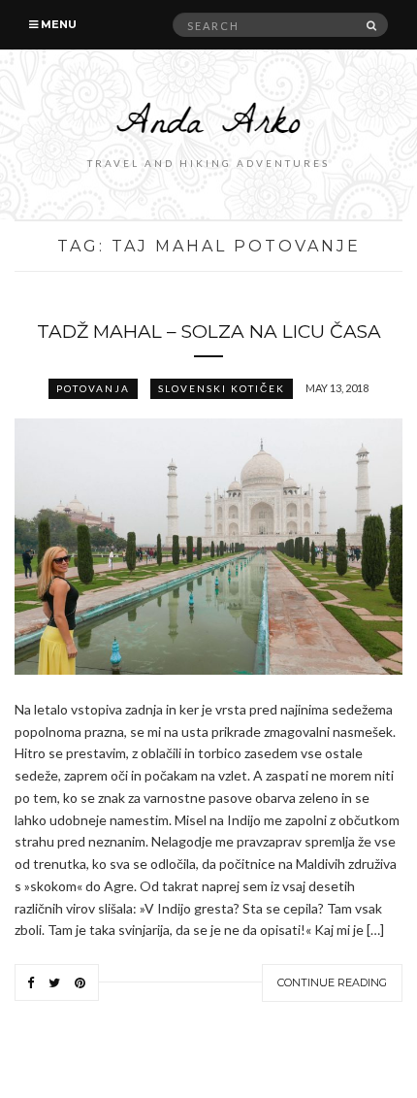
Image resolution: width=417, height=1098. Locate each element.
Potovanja (93, 388)
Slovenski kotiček (221, 388)
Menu (57, 24)
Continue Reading (332, 982)
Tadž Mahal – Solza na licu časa (209, 331)
